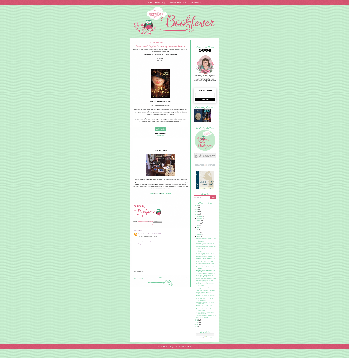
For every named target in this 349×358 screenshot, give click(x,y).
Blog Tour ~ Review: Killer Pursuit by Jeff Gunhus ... (206, 250)
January (198, 236)
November (199, 218)
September (199, 222)
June (197, 227)
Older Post (184, 277)
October (198, 220)
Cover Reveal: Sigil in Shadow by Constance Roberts (204, 276)
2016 (196, 215)
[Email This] (154, 222)
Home (150, 2)
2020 (196, 207)
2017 (196, 213)
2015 (196, 319)
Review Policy (160, 2)
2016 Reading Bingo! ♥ (202, 317)
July (197, 225)
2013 (196, 322)
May (197, 229)
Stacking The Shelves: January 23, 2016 (206, 256)
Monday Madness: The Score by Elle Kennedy (205, 267)
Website (152, 193)
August (198, 223)
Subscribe (204, 99)
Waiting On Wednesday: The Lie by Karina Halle (205, 303)
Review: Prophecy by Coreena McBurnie (203, 293)
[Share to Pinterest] (161, 222)
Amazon (160, 135)
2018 (196, 211)
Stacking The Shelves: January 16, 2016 (206, 273)
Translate (210, 337)
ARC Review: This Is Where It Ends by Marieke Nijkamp (205, 313)
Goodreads (168, 193)
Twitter (162, 193)
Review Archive (195, 2)
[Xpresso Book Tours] (205, 189)
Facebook (157, 193)
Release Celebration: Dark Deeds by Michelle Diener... (205, 296)
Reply (139, 244)
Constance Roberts (141, 224)
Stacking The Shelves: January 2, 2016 (206, 315)
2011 (196, 326)
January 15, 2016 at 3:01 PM (154, 233)
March (198, 232)
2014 (196, 320)
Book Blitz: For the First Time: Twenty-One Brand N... (205, 284)
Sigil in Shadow (155, 224)
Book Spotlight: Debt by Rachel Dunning (206, 261)
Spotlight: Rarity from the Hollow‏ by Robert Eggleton (205, 299)
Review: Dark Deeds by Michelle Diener (206, 278)
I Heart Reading (147, 241)
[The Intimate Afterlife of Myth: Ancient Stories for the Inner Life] (198, 122)
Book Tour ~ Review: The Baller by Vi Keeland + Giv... (205, 259)
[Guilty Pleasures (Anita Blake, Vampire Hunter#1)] (206, 122)
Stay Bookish (186, 346)
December (199, 216)
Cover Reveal (148, 224)
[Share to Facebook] (159, 222)
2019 (196, 209)
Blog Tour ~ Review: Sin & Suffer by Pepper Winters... (205, 244)
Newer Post (138, 278)
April (197, 231)
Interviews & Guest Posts (177, 2)
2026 (196, 206)
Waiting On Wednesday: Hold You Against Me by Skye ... (204, 281)
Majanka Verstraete (143, 233)
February (198, 234)
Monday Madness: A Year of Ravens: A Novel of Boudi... (205, 309)
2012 (196, 324)
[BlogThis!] (156, 222)
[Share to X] (158, 222)
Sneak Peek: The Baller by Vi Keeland (205, 290)
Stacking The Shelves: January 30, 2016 (206, 238)
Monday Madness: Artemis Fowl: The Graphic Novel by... (205, 254)
